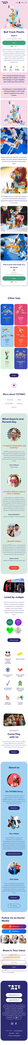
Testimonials (10, 399)
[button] (18, 1017)
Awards (19, 399)
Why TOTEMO (9, 403)
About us (14, 407)
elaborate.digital (17, 1035)
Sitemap (17, 1033)
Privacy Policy (11, 972)
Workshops (19, 403)
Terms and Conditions (18, 1030)
